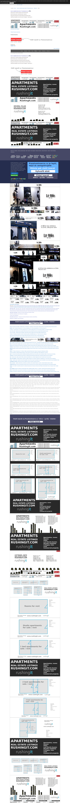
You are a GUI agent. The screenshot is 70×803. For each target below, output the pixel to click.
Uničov (54, 406)
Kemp (34, 305)
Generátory (35, 361)
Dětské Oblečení (39, 346)
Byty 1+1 (21, 328)
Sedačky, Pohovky (30, 348)
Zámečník (48, 368)
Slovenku (19, 312)
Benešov (22, 387)
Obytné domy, (26, 332)
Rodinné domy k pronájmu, (20, 332)
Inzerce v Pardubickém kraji (14, 402)
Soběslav (49, 388)
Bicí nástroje (24, 364)
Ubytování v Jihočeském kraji (37, 308)
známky (32, 371)
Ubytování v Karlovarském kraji (16, 309)
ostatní (58, 371)
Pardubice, (24, 402)
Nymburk (43, 387)
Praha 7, (33, 379)
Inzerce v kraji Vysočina (14, 403)
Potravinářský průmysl (47, 326)
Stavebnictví (27, 326)
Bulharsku (16, 315)
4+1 (45, 328)
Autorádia (38, 342)
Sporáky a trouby (24, 352)
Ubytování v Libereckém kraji (35, 309)
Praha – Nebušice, (45, 383)
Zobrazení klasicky (44, 150)
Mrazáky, (20, 352)
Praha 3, (22, 379)
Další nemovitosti (12, 335)
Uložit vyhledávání (56, 48)
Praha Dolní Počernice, (28, 382)
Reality (11, 328)
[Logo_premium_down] (18, 178)
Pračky (39, 352)
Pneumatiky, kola (17, 342)
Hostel (27, 12)
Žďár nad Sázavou (34, 403)
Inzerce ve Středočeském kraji (15, 387)
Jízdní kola (11, 355)
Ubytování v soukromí (23, 14)
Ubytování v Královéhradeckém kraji (46, 309)
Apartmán (20, 12)
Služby (13, 368)
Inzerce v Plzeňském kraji (14, 391)
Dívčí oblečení (45, 346)
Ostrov (50, 393)
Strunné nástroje (35, 364)
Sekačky (17, 362)
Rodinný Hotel (18, 305)
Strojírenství (32, 326)
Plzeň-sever (34, 391)
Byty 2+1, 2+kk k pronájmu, (29, 329)
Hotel (25, 12)
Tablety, (25, 351)
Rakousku (23, 15)
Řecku (13, 63)
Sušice (11, 392)
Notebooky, (18, 351)
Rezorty (18, 60)
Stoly (19, 348)
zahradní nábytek (44, 362)
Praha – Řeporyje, (21, 384)
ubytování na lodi (52, 305)
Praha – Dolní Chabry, (13, 382)
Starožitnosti (15, 371)
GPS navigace (42, 342)
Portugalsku (25, 63)
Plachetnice (21, 345)
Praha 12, (47, 379)
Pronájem (11, 329)
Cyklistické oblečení (43, 355)
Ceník (26, 150)
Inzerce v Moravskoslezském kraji (15, 408)
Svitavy (41, 402)
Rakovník (58, 387)
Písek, (37, 388)
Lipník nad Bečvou (40, 406)
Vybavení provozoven (20, 361)
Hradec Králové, (24, 400)
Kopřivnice (11, 409)
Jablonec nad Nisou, (26, 398)
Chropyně (44, 412)
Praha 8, (36, 379)
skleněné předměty (40, 371)
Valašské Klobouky (32, 412)
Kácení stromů (53, 368)
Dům (43, 305)
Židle (21, 348)
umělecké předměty (27, 371)
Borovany (11, 389)
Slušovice (27, 412)
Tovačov (44, 406)
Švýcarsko (21, 318)
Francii (19, 63)
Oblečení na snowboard (32, 358)
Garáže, (25, 335)
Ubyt (13, 12)
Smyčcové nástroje (30, 364)
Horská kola (16, 355)
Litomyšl (43, 402)
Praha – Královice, (56, 382)
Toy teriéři (18, 365)
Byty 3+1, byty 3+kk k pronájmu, (39, 329)
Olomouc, (24, 406)
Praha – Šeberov (31, 384)
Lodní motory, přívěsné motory (48, 345)
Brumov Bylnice (20, 412)
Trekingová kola (28, 355)
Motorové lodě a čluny (15, 345)
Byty (13, 328)
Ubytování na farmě (22, 60)
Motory (38, 361)
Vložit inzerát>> (30, 63)
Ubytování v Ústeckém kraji (26, 309)
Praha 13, (50, 379)
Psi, (13, 365)
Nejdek (44, 393)
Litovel (56, 406)
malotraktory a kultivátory (23, 362)
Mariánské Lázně (30, 393)
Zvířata (11, 365)
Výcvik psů (34, 365)
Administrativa (22, 326)
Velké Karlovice (15, 412)
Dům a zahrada (12, 362)
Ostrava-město (40, 408)
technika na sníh (29, 362)
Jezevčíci (21, 365)
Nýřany (56, 391)
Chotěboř (53, 403)
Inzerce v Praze (12, 379)
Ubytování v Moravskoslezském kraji (48, 310)
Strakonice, (44, 388)
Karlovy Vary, (36, 393)
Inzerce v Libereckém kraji (14, 398)
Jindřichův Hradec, (33, 388)
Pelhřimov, (27, 403)
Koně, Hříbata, (40, 365)
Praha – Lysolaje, (39, 383)
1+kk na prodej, (26, 328)
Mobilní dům (40, 305)
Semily (33, 398)
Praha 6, (30, 379)
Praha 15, (57, 379)
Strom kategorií (32, 150)
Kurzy (11, 368)
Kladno (27, 387)
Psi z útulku (25, 365)
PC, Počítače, (22, 351)
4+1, (45, 329)
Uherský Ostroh (49, 412)
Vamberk (53, 400)
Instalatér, (39, 368)
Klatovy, (23, 391)
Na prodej (17, 335)
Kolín (30, 387)
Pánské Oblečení (16, 346)
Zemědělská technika (13, 361)
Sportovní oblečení (49, 355)
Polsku (29, 15)
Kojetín (47, 406)
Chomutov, (22, 396)
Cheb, (21, 393)
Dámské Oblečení (26, 346)
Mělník (36, 387)
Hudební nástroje (13, 364)
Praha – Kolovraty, (51, 382)
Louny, (29, 396)
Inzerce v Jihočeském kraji (14, 388)
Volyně (55, 388)
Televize (35, 351)
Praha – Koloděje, (45, 382)
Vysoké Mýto (47, 402)
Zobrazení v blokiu (38, 150)
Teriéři (15, 365)
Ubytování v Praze (18, 308)
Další (43, 335)
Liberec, (30, 398)
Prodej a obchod (54, 326)
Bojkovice (55, 412)
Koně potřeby (45, 365)
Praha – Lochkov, (34, 383)
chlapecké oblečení (50, 346)
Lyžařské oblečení (19, 358)
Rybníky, (40, 335)
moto (20, 4)
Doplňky (54, 345)
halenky (33, 346)
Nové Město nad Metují (45, 400)
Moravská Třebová (37, 402)
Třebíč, (30, 403)
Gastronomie (36, 326)
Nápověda (12, 150)
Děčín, (20, 396)
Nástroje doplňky (53, 364)
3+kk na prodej (42, 328)
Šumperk (33, 406)
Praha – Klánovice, (39, 382)
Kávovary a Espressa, (31, 352)
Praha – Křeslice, (12, 383)
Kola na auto (34, 342)
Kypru (14, 315)
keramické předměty (47, 371)
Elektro (11, 351)
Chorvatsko (24, 316)
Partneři (51, 150)
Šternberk (50, 406)
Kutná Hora (33, 387)
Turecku (11, 315)
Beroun (25, 387)
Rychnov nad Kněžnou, (35, 400)
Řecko (36, 316)
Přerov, (30, 406)
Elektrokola (37, 355)
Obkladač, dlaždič (31, 368)
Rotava (57, 393)
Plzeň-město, (30, 391)
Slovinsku (26, 15)
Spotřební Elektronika (30, 351)
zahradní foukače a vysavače (37, 362)
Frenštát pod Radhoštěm (54, 408)
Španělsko (11, 318)
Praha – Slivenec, (37, 384)
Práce (11, 326)
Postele (42, 348)
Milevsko (52, 388)
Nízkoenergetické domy (42, 332)
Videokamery (43, 351)
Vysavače (46, 352)
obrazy (23, 371)
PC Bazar (14, 351)
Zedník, (23, 368)
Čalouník (45, 368)
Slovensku (16, 15)
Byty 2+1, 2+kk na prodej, (33, 328)
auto (18, 4)
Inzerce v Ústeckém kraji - (14, 396)
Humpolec (42, 403)
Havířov (49, 408)
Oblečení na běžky (26, 358)
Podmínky (15, 150)
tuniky (35, 346)
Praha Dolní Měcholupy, (20, 382)
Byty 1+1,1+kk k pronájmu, (21, 329)
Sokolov (39, 393)
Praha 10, (41, 379)
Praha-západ (52, 387)
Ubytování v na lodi (17, 14)
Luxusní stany (27, 60)
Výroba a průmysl (41, 326)
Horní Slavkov (12, 394)
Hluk (53, 412)
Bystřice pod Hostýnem (39, 412)
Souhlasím (11, 3)
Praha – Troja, (54, 384)
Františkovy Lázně (25, 393)
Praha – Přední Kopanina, (14, 384)
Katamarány (25, 345)
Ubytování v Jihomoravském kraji (18, 310)
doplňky (13, 342)
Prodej (16, 328)
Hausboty (29, 345)
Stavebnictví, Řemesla (17, 368)
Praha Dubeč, (34, 382)
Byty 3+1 (38, 328)
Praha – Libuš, (23, 383)
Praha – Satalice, (26, 384)
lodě (21, 4)
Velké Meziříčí (57, 403)
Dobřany (49, 391)
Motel (23, 305)
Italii (11, 63)
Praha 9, (38, 379)
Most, (31, 396)
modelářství (35, 371)
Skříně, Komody (15, 348)
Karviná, (30, 408)
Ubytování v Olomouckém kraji (28, 310)
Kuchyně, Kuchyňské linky (48, 348)
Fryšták (24, 412)
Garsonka (18, 328)
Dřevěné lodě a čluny (34, 345)
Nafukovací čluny (40, 345)
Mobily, (47, 351)
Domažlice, (20, 391)
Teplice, (33, 396)
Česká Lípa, (21, 398)
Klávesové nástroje (42, 364)
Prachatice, (40, 388)
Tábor (47, 388)
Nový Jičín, (33, 408)
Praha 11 (44, 379)
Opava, (37, 408)
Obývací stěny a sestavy (37, 348)
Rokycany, (38, 391)
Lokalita (49, 150)
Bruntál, (23, 408)
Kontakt (29, 150)
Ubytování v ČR (13, 57)
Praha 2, (19, 379)
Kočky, (37, 365)
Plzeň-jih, (26, 391)
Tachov (41, 391)
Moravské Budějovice (48, 403)
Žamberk (56, 402)
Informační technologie (16, 326)
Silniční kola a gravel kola (22, 355)
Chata (23, 12)
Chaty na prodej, (21, 335)
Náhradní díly (47, 342)
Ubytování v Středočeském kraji (27, 308)
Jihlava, (24, 403)
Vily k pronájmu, (31, 332)
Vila (13, 14)
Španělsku (15, 63)
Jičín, (28, 400)
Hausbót (47, 305)
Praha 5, (27, 379)
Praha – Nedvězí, (50, 383)
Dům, (11, 14)
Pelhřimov (39, 403)
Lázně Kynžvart (53, 393)
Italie (34, 316)
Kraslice (47, 393)
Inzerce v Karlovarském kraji (14, 393)
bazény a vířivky (50, 362)
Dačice (58, 388)
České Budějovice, (22, 388)
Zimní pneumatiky (29, 342)
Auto (11, 342)
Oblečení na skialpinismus (41, 358)
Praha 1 (17, 379)
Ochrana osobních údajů (21, 150)
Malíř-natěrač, (26, 368)
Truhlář (42, 368)
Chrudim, (21, 402)
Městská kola (33, 355)
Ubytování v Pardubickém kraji (46, 308)
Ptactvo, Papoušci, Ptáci (51, 365)
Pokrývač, (36, 368)
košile (22, 346)
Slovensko (20, 316)
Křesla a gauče (24, 348)
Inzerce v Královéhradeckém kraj (15, 400)
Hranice (36, 406)
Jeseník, (21, 406)
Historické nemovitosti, (30, 335)
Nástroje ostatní (47, 364)
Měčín (58, 391)
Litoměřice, (26, 396)
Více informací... (14, 1)
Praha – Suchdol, (49, 384)
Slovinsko (31, 316)
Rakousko (27, 316)
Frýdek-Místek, (26, 408)
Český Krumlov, (27, 388)
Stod (52, 391)
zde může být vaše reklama (15, 146)
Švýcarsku (21, 63)
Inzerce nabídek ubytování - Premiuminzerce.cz (20, 11)
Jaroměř (51, 400)
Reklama (54, 150)
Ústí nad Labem (37, 396)
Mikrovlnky (36, 352)
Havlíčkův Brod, (20, 403)
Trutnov (40, 400)
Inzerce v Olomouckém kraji (14, 406)
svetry (20, 346)
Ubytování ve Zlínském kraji (38, 310)
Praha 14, (53, 379)
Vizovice (11, 412)
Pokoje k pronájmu (49, 329)
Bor (53, 391)
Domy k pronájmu (12, 332)
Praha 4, (25, 379)
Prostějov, (27, 406)
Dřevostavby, (36, 332)
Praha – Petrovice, (56, 383)
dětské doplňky (56, 346)
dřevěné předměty (54, 371)
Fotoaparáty (39, 351)
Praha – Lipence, (28, 383)
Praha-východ (47, 387)
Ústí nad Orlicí (31, 402)
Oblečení (11, 346)
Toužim (42, 393)
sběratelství (19, 371)
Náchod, (30, 400)
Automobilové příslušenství (53, 342)
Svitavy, (27, 402)
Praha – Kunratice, (18, 383)
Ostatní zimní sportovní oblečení (50, 358)
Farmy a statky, (37, 335)
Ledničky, (17, 352)
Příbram (55, 387)
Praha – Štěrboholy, (43, 384)
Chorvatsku (20, 15)
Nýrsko (47, 391)
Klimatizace (42, 352)
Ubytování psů (29, 365)
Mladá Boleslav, (39, 387)
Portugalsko (15, 318)
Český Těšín (45, 408)
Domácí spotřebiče (13, 352)
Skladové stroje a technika (29, 361)
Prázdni (13, 60)
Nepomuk (44, 391)
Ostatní (11, 371)
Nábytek (13, 45)
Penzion (17, 12)
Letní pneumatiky (23, 342)
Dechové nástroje (19, 364)
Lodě (11, 345)
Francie (19, 318)
